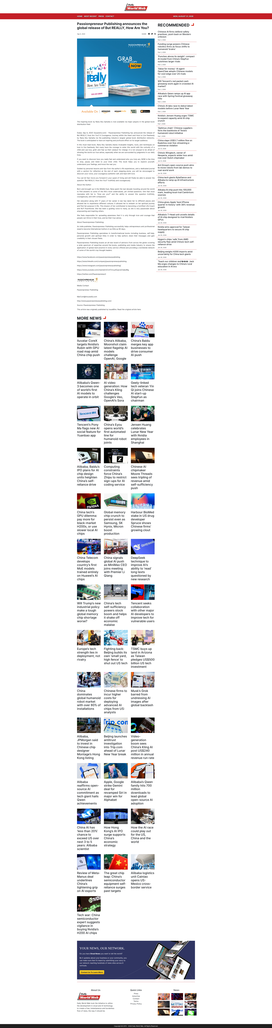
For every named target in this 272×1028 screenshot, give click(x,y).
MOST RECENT (90, 16)
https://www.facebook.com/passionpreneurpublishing (98, 257)
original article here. (133, 309)
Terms (136, 1001)
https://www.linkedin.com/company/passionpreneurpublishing (102, 261)
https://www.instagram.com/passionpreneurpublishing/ (99, 266)
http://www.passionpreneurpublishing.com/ (94, 301)
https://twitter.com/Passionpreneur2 (91, 274)
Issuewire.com (100, 133)
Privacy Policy (136, 1004)
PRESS (101, 16)
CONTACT (110, 16)
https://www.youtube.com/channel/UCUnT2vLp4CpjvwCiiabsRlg (103, 270)
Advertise (136, 996)
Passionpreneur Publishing (103, 226)
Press (136, 993)
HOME (79, 16)
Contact (136, 999)
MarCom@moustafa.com (87, 297)
